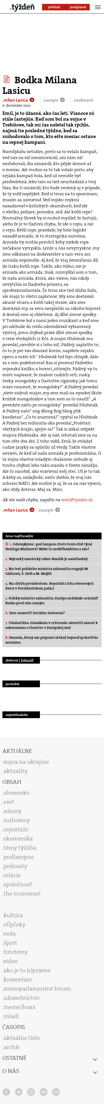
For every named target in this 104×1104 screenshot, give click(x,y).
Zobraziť (27, 660)
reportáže (16, 829)
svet (9, 802)
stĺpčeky (14, 924)
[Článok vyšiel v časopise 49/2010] (7, 79)
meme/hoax (20, 1007)
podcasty (15, 866)
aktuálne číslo (22, 1038)
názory (13, 811)
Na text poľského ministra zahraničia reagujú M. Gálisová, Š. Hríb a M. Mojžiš (47, 571)
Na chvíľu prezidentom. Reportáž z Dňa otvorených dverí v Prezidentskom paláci (49, 586)
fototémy (16, 952)
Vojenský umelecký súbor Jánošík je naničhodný (46, 558)
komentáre (18, 979)
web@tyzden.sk (76, 500)
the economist (22, 893)
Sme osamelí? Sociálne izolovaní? (35, 613)
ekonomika (18, 838)
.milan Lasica (15, 100)
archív (12, 1047)
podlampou (19, 857)
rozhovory (17, 820)
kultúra (13, 915)
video (10, 961)
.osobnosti (83, 100)
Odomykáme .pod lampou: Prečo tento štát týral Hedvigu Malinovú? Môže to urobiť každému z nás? (48, 546)
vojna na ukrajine (26, 762)
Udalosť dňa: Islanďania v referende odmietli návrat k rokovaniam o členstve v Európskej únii (51, 625)
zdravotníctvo (21, 998)
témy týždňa (20, 848)
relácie (12, 875)
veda (9, 933)
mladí (11, 1016)
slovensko (17, 793)
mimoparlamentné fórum (37, 989)
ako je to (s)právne (27, 970)
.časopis (51, 100)
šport (10, 943)
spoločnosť (18, 884)
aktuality (16, 771)
